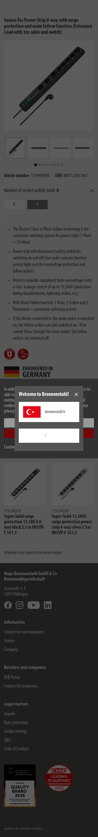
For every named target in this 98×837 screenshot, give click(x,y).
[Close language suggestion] (76, 394)
